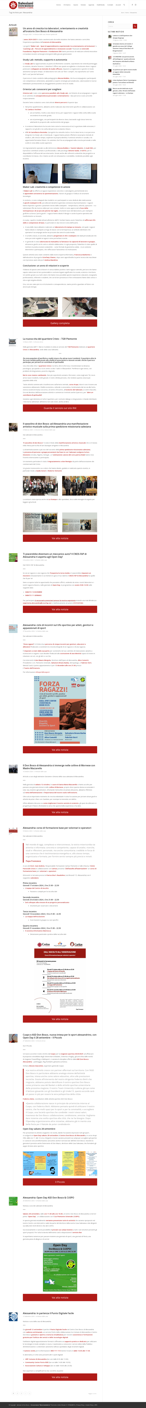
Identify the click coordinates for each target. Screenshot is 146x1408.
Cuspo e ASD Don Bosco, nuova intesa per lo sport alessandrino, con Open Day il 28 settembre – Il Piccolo (60, 1036)
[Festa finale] (13, 1038)
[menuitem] (58, 5)
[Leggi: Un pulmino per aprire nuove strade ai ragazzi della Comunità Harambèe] (110, 71)
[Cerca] (124, 5)
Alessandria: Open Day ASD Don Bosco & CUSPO (48, 1197)
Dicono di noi (39, 342)
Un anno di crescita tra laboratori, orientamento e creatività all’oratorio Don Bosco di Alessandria (55, 30)
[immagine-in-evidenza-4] (13, 1201)
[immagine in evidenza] (13, 427)
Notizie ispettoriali (51, 34)
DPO (96, 1405)
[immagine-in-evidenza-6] (13, 1316)
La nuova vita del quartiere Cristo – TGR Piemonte (50, 338)
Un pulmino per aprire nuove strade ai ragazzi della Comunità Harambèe (125, 72)
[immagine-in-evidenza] (13, 769)
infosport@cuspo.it (42, 672)
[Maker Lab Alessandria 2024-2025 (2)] (13, 32)
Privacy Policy (80, 1405)
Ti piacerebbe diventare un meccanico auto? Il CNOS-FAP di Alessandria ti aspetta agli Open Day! (55, 555)
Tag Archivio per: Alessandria (20, 12)
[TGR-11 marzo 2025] (13, 342)
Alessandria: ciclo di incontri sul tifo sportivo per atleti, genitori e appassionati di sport (58, 626)
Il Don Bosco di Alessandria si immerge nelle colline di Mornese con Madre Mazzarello (59, 767)
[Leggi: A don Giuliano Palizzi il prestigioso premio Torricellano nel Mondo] (110, 81)
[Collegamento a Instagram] (135, 4)
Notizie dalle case (40, 34)
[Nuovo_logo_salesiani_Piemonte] (21, 5)
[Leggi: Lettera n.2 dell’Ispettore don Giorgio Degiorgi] (110, 37)
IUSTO (84, 150)
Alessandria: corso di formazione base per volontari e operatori (57, 827)
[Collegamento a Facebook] (132, 4)
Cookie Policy (89, 1405)
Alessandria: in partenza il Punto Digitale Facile (48, 1313)
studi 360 (89, 148)
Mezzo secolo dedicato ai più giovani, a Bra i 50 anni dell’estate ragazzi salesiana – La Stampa (124, 90)
